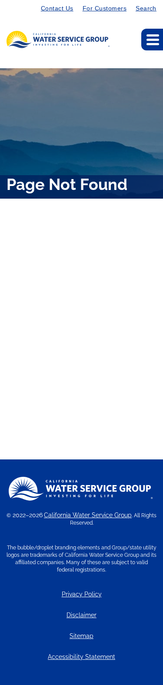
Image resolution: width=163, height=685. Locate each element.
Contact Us (57, 8)
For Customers (104, 8)
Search (146, 8)
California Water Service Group (88, 515)
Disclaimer (81, 615)
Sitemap (81, 636)
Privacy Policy (82, 594)
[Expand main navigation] (152, 39)
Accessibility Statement (81, 657)
